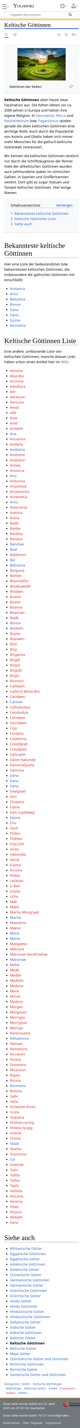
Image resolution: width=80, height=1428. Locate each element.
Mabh (14, 907)
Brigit (14, 675)
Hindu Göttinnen (23, 1306)
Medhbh (16, 980)
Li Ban (15, 886)
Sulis (14, 1169)
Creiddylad (18, 744)
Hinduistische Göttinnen (30, 1316)
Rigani (15, 1075)
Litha (14, 896)
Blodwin (16, 591)
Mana (14, 933)
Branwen (17, 638)
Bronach (17, 680)
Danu (14, 315)
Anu (13, 475)
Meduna (16, 985)
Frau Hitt (17, 843)
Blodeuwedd (20, 586)
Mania (15, 938)
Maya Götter (20, 1353)
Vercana (16, 1196)
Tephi (14, 1185)
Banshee (17, 544)
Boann (15, 602)
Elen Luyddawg (22, 812)
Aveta (14, 517)
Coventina (18, 738)
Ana (13, 433)
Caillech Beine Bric (25, 691)
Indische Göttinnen (26, 1332)
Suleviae (16, 1164)
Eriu (13, 822)
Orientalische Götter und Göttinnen (39, 1359)
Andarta (16, 444)
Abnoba (16, 370)
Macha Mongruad (24, 912)
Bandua (16, 538)
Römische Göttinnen (27, 1364)
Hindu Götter (20, 1301)
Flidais (15, 833)
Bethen (16, 575)
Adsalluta (17, 386)
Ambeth (16, 428)
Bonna (15, 304)
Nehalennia (19, 1038)
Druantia (17, 801)
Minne (15, 996)
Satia (14, 1101)
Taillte (15, 1175)
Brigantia (17, 654)
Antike (53, 1388)
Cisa (13, 728)
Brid (13, 644)
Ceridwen (17, 717)
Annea (15, 465)
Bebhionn (18, 554)
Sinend (15, 1133)
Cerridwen (18, 723)
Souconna (18, 1154)
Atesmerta (18, 507)
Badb (14, 523)
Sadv (14, 1096)
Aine (13, 418)
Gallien (11, 1393)
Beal (13, 549)
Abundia (17, 376)
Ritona (15, 1080)
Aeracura (17, 397)
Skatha (15, 1148)
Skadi (14, 1143)
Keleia (15, 875)
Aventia (16, 512)
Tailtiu (15, 1180)
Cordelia (16, 733)
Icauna (15, 864)
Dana (14, 309)
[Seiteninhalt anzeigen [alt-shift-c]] (6, 35)
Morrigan (17, 1017)
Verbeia (16, 1190)
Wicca (61, 115)
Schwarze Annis (23, 1106)
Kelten (22, 1393)
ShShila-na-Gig (22, 1122)
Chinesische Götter (25, 1274)
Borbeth (16, 628)
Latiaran (16, 880)
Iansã (14, 859)
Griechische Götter (25, 1295)
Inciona (16, 870)
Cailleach (17, 686)
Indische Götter (23, 1327)
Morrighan (18, 1022)
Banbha (16, 533)
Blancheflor (19, 581)
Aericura (17, 402)
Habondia (18, 854)
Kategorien (11, 1384)
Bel (12, 560)
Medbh (15, 975)
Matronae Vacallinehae (29, 954)
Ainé (13, 423)
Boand (15, 596)
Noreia (15, 1059)
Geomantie (45, 115)
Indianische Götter (25, 1322)
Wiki (64, 361)
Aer (13, 391)
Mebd (14, 964)
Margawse (18, 943)
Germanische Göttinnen (29, 1280)
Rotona (16, 1091)
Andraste (17, 454)
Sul (12, 1159)
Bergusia (17, 570)
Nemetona (18, 1049)
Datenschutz (11, 1423)
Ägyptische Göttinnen (28, 1253)
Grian (14, 849)
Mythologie (13, 1388)
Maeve (15, 928)
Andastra (17, 288)
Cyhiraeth (18, 754)
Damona (17, 770)
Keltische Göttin (35, 1388)
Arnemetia (18, 496)
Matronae (18, 959)
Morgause (18, 1012)
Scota (14, 1112)
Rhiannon (18, 1070)
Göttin (26, 1384)
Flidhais (16, 838)
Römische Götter (24, 1369)
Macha (15, 917)
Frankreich (67, 1388)
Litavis (15, 891)
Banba (15, 528)
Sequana (17, 1117)
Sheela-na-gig (21, 1127)
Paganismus (48, 120)
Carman (16, 701)
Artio (14, 294)
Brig (13, 649)
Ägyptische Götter (25, 1259)
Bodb (14, 617)
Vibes (14, 1206)
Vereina (16, 1201)
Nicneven (17, 1054)
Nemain (16, 1043)
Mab (13, 901)
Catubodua (19, 712)
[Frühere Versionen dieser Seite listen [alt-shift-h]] (66, 35)
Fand (14, 828)
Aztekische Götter (24, 1269)
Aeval (14, 407)
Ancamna (17, 439)
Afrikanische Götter (26, 1248)
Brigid (15, 659)
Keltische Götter (23, 1348)
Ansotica (17, 470)
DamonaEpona (22, 765)
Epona (15, 320)
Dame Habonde (23, 759)
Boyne (15, 633)
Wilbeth (16, 1217)
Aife (13, 412)
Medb (14, 970)
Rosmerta (18, 325)
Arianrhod (18, 486)
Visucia (16, 1212)
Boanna (16, 607)
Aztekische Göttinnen (27, 1264)
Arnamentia (19, 491)
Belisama (17, 299)
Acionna (16, 381)
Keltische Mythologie (47, 1384)
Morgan (16, 1006)
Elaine (15, 807)
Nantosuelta (20, 1033)
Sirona (15, 1138)
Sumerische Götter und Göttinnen (38, 1374)
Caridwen (17, 696)
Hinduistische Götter (27, 1311)
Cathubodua (20, 707)
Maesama (18, 922)
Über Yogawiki (33, 1423)
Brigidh (16, 670)
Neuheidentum (16, 120)
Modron (16, 1001)
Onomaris (18, 1064)
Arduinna (17, 481)
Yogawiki (23, 5)
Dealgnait (18, 791)
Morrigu (16, 1027)
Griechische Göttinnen (28, 1290)
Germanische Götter (26, 1285)
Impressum (53, 1423)
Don (13, 796)
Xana (14, 1222)
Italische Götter (23, 1338)
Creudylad (18, 749)
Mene (14, 991)
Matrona (17, 949)
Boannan (17, 612)
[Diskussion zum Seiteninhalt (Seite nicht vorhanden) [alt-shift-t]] (15, 35)
